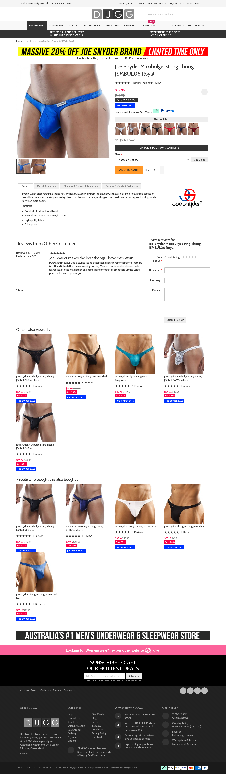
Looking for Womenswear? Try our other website (105, 650)
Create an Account (189, 3)
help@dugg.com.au (182, 735)
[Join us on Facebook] (183, 690)
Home (19, 41)
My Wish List (161, 3)
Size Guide (199, 159)
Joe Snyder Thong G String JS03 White (135, 526)
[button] (104, 111)
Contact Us (70, 690)
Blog (94, 718)
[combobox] (176, 14)
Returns (96, 722)
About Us (73, 722)
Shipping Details (76, 725)
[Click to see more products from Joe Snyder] (187, 198)
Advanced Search (28, 690)
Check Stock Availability (159, 148)
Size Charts (98, 714)
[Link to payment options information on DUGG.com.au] (184, 768)
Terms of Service (133, 680)
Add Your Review (152, 82)
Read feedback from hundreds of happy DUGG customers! (94, 752)
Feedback (97, 737)
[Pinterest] (204, 690)
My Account (145, 3)
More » (24, 753)
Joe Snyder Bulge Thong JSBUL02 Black (86, 376)
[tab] (25, 186)
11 (137, 532)
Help (70, 714)
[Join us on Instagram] (190, 690)
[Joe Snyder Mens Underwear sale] (113, 48)
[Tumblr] (197, 690)
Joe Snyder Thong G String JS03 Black (184, 526)
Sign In (173, 3)
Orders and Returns (50, 690)
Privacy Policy (121, 680)
